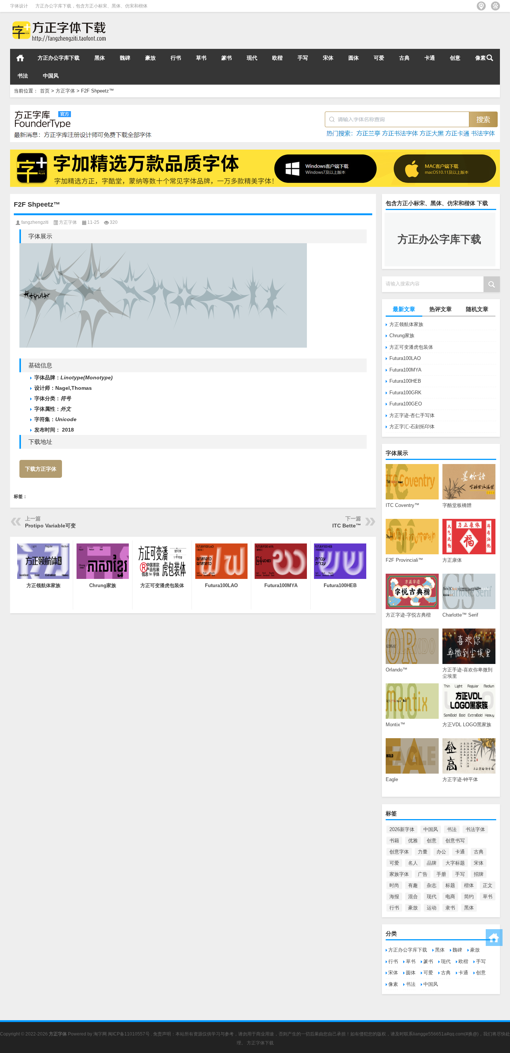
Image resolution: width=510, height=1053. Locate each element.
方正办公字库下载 (59, 58)
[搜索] (490, 58)
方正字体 (65, 91)
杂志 (431, 885)
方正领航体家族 (406, 324)
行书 (176, 58)
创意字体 (399, 852)
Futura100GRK (405, 392)
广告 (422, 874)
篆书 (226, 58)
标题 (450, 885)
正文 (487, 885)
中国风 (51, 76)
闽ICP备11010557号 (129, 1034)
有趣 (413, 885)
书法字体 (475, 829)
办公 (441, 852)
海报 (394, 896)
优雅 (413, 840)
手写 (303, 58)
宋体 (328, 58)
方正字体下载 (260, 1043)
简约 (469, 896)
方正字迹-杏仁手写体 (412, 415)
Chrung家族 (401, 335)
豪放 (150, 58)
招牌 (478, 874)
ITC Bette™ (346, 526)
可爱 (379, 58)
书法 (23, 76)
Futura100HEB (405, 381)
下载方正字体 (40, 469)
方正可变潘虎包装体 (411, 347)
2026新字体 (401, 829)
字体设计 (19, 6)
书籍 (394, 840)
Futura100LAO (405, 358)
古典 (404, 58)
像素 (393, 984)
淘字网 (100, 1034)
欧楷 (277, 58)
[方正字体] (58, 22)
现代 (252, 58)
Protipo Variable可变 (50, 526)
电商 (450, 896)
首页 (20, 58)
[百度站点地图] (495, 5)
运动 (431, 908)
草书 (201, 58)
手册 (441, 874)
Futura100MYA (405, 370)
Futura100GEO (405, 404)
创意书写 (455, 840)
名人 (413, 863)
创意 (455, 58)
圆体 (353, 58)
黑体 (99, 58)
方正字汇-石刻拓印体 (412, 426)
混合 (413, 896)
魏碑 (125, 58)
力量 (422, 852)
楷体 (469, 885)
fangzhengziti (35, 222)
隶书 (450, 908)
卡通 (430, 58)
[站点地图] (481, 5)
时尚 (394, 885)
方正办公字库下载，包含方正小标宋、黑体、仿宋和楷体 (91, 6)
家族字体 (399, 874)
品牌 (431, 863)
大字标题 (455, 863)
